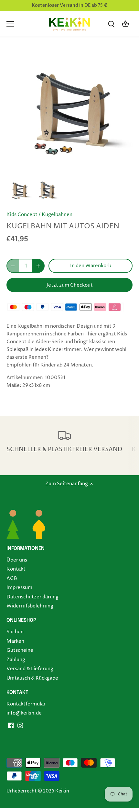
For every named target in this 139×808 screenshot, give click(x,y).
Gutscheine (19, 650)
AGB (11, 578)
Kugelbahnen (57, 214)
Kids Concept (21, 214)
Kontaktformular (26, 704)
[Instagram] (20, 725)
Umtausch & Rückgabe (32, 678)
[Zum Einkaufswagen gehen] (125, 24)
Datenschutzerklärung (32, 597)
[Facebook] (11, 725)
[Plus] (38, 266)
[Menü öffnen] (10, 24)
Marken (15, 641)
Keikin (62, 791)
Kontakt (16, 569)
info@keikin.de (24, 713)
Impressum (19, 587)
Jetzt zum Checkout (70, 285)
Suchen (15, 631)
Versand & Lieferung (29, 668)
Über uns (16, 560)
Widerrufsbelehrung (29, 606)
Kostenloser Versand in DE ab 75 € (69, 5)
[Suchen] (111, 24)
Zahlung (15, 659)
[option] (19, 190)
